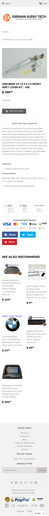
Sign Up (41, 470)
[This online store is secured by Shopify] (38, 502)
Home (5, 32)
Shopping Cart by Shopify (23, 493)
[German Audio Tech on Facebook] (16, 483)
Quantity (6, 100)
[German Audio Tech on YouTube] (35, 483)
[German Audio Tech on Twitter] (11, 483)
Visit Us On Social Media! (24, 459)
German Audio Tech (27, 490)
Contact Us (24, 436)
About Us (25, 433)
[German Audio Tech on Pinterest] (21, 483)
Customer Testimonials (25, 443)
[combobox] (39, 513)
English (38, 513)
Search (24, 449)
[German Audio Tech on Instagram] (31, 483)
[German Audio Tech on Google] (26, 483)
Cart (45, 3)
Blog (24, 439)
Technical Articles (24, 446)
